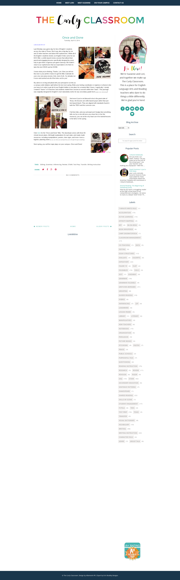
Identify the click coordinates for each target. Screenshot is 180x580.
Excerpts (136, 258)
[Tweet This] (43, 169)
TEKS (132, 408)
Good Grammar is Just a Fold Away (137, 170)
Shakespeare (124, 391)
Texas (136, 412)
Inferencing (57, 164)
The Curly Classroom (71, 575)
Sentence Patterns (127, 387)
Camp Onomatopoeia (128, 233)
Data (138, 245)
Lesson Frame (125, 312)
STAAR (70, 164)
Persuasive (123, 337)
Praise (121, 349)
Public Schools (125, 354)
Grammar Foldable (127, 283)
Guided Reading (126, 295)
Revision (122, 375)
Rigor (134, 375)
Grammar (49, 164)
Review (64, 164)
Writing (122, 429)
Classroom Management (130, 238)
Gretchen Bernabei (127, 287)
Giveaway (132, 274)
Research (123, 370)
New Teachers (125, 324)
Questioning (124, 362)
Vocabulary (124, 425)
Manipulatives (125, 320)
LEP (137, 304)
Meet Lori (69, 3)
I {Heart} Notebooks (136, 155)
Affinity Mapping (126, 221)
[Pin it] (56, 169)
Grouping (123, 291)
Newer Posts (42, 226)
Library (122, 316)
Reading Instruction (128, 366)
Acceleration (125, 213)
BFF (120, 225)
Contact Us (118, 3)
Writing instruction (94, 164)
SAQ (120, 379)
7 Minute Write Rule (128, 208)
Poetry (137, 345)
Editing (42, 164)
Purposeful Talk (126, 358)
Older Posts (103, 226)
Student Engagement (128, 404)
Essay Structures (126, 253)
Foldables (123, 270)
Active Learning (126, 217)
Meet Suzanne (84, 3)
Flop (135, 266)
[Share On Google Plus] (51, 169)
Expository (124, 262)
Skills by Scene (125, 400)
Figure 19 (123, 266)
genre (121, 441)
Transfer (84, 164)
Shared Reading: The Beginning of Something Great (132, 186)
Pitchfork (123, 345)
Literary (135, 316)
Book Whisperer (126, 229)
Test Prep (76, 164)
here (39, 133)
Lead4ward (124, 308)
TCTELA (122, 408)
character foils (126, 437)
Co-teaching (124, 245)
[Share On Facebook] (47, 169)
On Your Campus (101, 3)
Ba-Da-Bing (132, 225)
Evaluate (123, 258)
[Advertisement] (132, 478)
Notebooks (124, 329)
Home (58, 3)
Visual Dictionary (127, 420)
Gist (120, 274)
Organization (125, 333)
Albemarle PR (91, 575)
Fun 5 (137, 270)
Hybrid (122, 299)
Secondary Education (128, 383)
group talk (135, 441)
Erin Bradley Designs (111, 575)
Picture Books (125, 341)
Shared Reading (126, 395)
